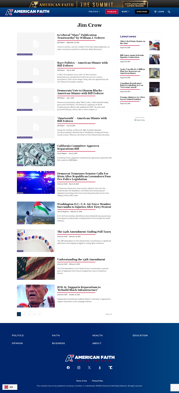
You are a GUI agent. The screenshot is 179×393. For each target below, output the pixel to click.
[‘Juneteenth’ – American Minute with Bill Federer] (36, 127)
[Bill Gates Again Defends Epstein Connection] (154, 59)
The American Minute (24, 54)
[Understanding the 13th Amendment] (36, 268)
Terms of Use (81, 381)
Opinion (17, 343)
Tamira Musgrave (63, 211)
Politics (20, 165)
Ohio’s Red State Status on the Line (132, 42)
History (20, 251)
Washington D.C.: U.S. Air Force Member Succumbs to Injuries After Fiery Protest (84, 206)
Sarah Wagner (62, 153)
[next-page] (39, 314)
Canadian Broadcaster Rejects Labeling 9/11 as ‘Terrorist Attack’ (131, 85)
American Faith (62, 184)
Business (58, 343)
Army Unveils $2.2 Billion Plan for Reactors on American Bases (132, 71)
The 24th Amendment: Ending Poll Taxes (84, 231)
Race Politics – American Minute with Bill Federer (82, 64)
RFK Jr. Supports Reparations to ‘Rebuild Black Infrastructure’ (79, 289)
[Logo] (31, 12)
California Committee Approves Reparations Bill (78, 147)
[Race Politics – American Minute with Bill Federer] (36, 71)
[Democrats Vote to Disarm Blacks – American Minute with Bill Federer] (36, 99)
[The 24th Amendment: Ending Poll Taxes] (36, 240)
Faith (56, 335)
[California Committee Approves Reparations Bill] (36, 154)
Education (140, 335)
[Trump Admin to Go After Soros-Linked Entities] (154, 101)
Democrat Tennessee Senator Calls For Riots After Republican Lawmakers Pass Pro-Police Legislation (84, 176)
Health (97, 335)
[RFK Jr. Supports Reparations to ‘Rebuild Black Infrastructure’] (36, 296)
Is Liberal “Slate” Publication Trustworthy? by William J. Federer (81, 37)
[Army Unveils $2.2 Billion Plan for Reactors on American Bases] (154, 73)
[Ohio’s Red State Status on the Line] (154, 45)
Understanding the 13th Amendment (81, 259)
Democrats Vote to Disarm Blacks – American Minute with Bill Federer (80, 92)
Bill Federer (61, 42)
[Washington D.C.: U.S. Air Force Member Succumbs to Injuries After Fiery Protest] (36, 213)
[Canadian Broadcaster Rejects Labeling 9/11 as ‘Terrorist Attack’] (154, 87)
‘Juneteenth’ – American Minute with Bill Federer (82, 120)
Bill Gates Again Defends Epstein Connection (132, 56)
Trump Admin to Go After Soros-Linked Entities (132, 98)
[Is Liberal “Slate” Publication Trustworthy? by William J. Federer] (36, 43)
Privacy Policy (97, 381)
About (97, 343)
